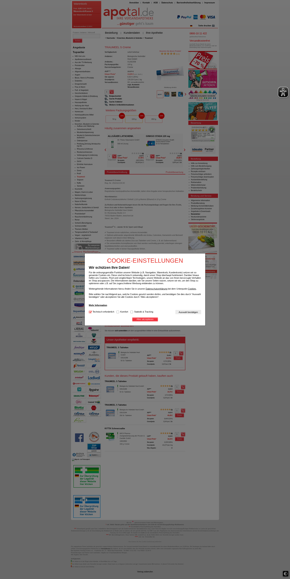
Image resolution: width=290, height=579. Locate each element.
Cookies (192, 288)
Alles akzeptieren (145, 319)
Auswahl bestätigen (188, 312)
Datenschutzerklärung (156, 288)
